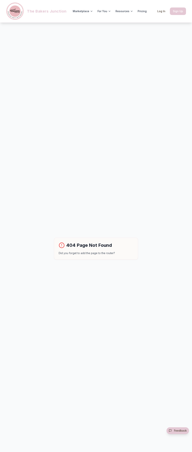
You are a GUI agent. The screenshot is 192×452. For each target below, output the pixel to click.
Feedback (180, 430)
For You (102, 11)
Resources (122, 11)
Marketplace (81, 11)
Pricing (142, 11)
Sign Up (178, 11)
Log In (161, 11)
